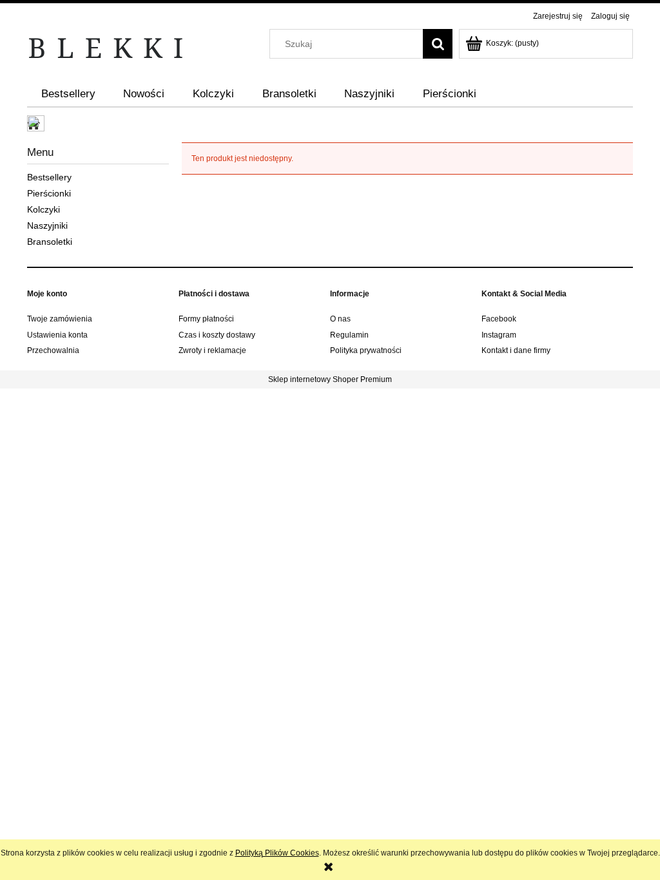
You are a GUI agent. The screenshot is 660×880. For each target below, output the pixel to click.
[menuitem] (68, 94)
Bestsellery (49, 177)
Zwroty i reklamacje (212, 350)
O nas (340, 318)
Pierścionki (49, 193)
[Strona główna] (106, 47)
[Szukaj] (437, 44)
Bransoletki (49, 241)
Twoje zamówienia (59, 318)
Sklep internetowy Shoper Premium (330, 379)
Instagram (498, 335)
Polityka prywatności (366, 350)
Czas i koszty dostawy (217, 335)
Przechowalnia (53, 350)
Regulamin (349, 335)
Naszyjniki (47, 225)
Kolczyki (43, 209)
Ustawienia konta (57, 335)
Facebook (498, 318)
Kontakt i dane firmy (515, 350)
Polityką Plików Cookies (277, 852)
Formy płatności (206, 318)
